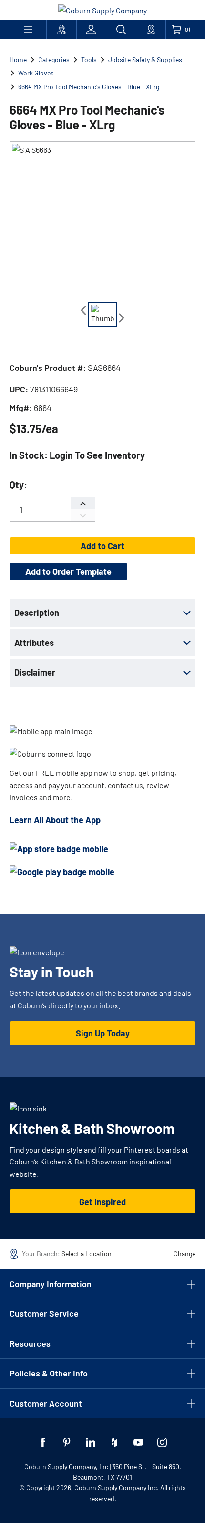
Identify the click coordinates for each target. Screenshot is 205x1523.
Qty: (18, 484)
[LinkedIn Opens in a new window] (90, 1442)
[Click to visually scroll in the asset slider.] (83, 310)
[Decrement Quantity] (83, 515)
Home (18, 59)
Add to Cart (102, 545)
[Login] (91, 29)
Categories (54, 59)
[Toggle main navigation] (28, 29)
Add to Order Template (68, 571)
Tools (89, 59)
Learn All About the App (55, 819)
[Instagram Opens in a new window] (162, 1442)
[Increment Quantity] (83, 503)
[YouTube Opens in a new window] (138, 1442)
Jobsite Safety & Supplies (145, 59)
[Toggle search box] (121, 29)
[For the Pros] (61, 29)
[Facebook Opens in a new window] (43, 1442)
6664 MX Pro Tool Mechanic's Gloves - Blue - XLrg (88, 87)
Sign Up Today (103, 1033)
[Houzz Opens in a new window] (114, 1442)
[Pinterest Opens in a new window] (67, 1442)
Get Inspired (102, 1201)
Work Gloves (36, 73)
